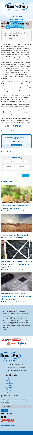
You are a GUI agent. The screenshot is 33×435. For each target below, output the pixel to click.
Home (7, 378)
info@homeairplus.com (18, 367)
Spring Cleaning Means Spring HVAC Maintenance (16, 167)
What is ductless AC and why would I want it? (16, 162)
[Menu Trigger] (3, 13)
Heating (8, 382)
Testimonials (9, 387)
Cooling (8, 380)
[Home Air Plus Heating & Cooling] (16, 10)
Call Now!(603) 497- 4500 (16, 18)
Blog (7, 389)
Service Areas (9, 383)
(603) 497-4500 (18, 364)
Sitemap (8, 392)
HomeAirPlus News (11, 130)
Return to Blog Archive (7, 152)
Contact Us (9, 391)
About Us (8, 385)
